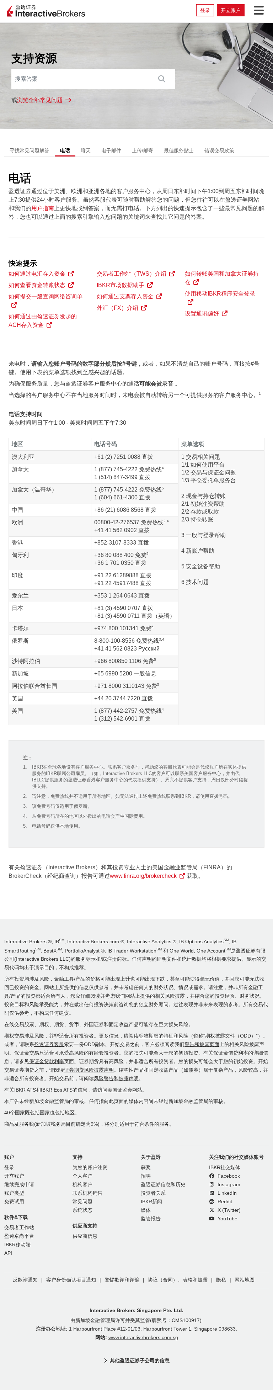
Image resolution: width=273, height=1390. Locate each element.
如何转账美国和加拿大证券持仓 (222, 278)
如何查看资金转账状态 (37, 285)
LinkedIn (226, 1193)
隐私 (221, 1280)
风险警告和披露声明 (116, 1078)
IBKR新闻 (151, 1201)
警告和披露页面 (201, 1044)
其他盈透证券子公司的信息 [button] (140, 1360)
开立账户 (231, 10)
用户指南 (42, 208)
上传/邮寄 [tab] (142, 150)
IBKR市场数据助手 (120, 285)
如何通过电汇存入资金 (37, 274)
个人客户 (82, 1176)
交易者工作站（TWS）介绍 (131, 274)
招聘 (146, 1176)
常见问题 (82, 1201)
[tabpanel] (136, 530)
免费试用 (14, 1201)
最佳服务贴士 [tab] (179, 150)
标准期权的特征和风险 (163, 1036)
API (8, 1253)
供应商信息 (85, 1236)
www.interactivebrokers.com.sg (143, 1337)
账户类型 (14, 1193)
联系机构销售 (87, 1193)
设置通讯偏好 (202, 314)
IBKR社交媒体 (224, 1167)
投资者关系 (153, 1193)
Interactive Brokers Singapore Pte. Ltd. (136, 1310)
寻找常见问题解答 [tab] (29, 150)
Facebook (228, 1176)
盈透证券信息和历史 (163, 1184)
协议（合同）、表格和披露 (178, 1280)
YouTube (226, 1218)
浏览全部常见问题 (40, 100)
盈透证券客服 (49, 1044)
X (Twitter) (228, 1210)
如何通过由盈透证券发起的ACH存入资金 (43, 320)
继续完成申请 (19, 1184)
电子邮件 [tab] (111, 150)
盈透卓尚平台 (19, 1236)
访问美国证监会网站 (119, 1090)
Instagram (228, 1184)
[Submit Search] (162, 79)
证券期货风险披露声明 (89, 1070)
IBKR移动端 (17, 1244)
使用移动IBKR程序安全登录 (220, 294)
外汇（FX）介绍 (117, 308)
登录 (205, 10)
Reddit (224, 1201)
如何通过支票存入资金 (125, 296)
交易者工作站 (19, 1227)
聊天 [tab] (86, 150)
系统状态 (82, 1210)
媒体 (146, 1210)
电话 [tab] (65, 150)
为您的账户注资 (90, 1167)
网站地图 (245, 1280)
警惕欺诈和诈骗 (122, 1280)
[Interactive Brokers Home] (46, 11)
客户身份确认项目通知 (71, 1280)
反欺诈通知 (25, 1280)
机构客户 (82, 1184)
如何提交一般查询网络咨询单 (45, 296)
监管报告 (151, 1218)
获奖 (146, 1167)
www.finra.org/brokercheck (143, 876)
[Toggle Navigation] (257, 10)
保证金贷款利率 (46, 1061)
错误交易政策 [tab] (219, 150)
